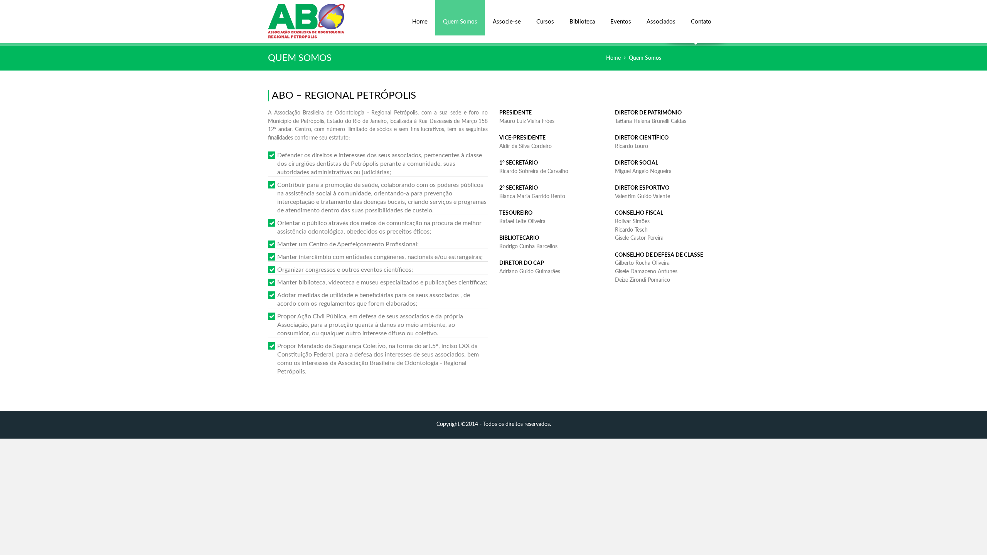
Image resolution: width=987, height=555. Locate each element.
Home (420, 22)
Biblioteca (582, 22)
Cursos (545, 22)
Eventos (620, 22)
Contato (701, 22)
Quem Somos (460, 22)
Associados (661, 22)
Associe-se (507, 22)
